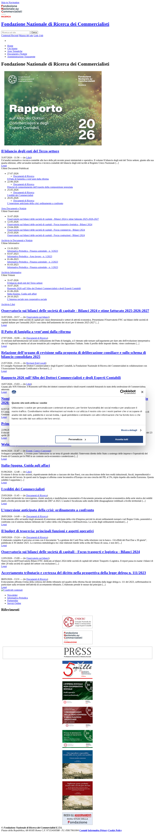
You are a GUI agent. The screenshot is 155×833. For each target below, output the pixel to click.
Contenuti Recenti (9, 35)
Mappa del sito (26, 35)
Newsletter (12, 595)
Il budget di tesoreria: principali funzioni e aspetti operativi (47, 531)
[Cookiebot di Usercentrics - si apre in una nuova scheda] (122, 392)
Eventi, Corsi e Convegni (38, 451)
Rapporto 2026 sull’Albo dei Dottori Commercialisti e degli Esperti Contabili (44, 288)
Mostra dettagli (129, 430)
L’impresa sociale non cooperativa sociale (27, 299)
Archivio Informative (11, 272)
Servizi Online (14, 603)
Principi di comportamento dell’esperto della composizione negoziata (40, 187)
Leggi (4, 165)
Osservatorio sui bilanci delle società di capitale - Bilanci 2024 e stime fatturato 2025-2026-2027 (53, 219)
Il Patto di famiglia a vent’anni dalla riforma (28, 179)
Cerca (34, 32)
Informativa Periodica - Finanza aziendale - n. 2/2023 (32, 262)
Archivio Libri (8, 304)
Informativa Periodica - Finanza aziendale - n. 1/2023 (32, 267)
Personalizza (75, 439)
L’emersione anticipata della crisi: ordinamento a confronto (35, 203)
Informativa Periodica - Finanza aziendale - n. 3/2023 (32, 251)
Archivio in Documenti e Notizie (17, 240)
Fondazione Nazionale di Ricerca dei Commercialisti (55, 24)
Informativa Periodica (17, 598)
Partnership (12, 600)
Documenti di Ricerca (23, 176)
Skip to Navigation (10, 2)
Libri (28, 157)
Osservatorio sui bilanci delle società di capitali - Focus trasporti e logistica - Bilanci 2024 (49, 224)
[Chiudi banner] (142, 392)
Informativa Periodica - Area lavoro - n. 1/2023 (29, 256)
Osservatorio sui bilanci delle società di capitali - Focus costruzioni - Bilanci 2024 (46, 235)
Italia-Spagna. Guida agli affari (22, 294)
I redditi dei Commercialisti (20, 195)
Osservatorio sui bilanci (37, 317)
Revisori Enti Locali (36, 363)
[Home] (16, 16)
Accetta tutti (121, 439)
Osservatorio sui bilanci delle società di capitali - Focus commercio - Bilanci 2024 (46, 230)
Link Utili (38, 35)
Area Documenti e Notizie (13, 208)
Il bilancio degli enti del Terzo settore (30, 151)
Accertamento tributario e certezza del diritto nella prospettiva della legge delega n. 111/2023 (73, 573)
